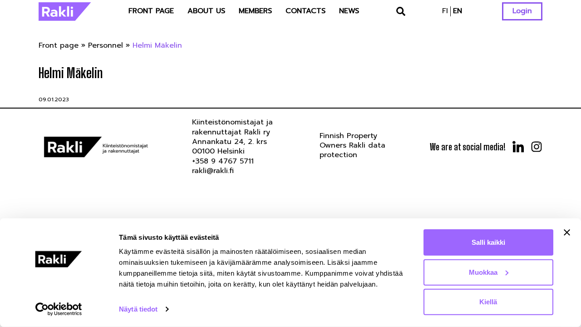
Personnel (105, 45)
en (457, 10)
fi (445, 10)
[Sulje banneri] (567, 232)
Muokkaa (483, 272)
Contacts (305, 10)
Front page (151, 10)
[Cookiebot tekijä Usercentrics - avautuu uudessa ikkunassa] (58, 309)
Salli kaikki (488, 242)
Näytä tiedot (138, 309)
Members (255, 10)
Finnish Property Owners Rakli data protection (352, 145)
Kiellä (488, 302)
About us (206, 10)
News (349, 10)
